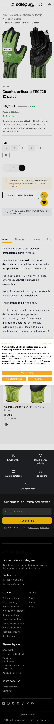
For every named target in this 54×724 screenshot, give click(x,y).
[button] (7, 343)
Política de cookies (42, 343)
